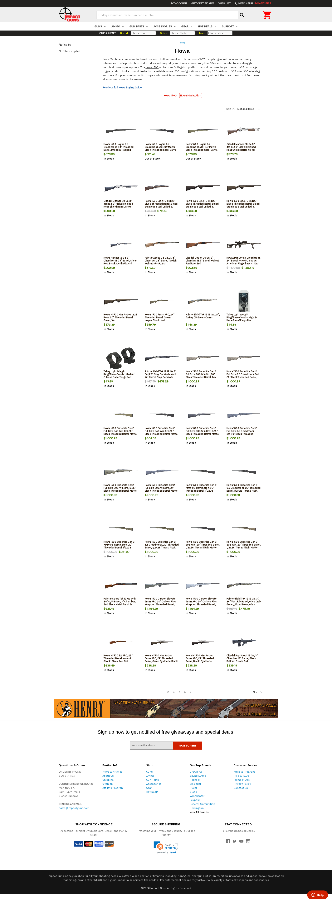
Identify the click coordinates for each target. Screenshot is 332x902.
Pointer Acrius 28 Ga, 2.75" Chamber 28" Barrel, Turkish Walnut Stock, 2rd (161, 260)
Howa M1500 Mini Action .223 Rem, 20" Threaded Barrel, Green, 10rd (120, 317)
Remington (197, 808)
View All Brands (199, 812)
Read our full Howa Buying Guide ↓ (123, 87)
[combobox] (167, 15)
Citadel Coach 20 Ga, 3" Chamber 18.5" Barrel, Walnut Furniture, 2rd (202, 260)
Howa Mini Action (190, 95)
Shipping (108, 779)
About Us (108, 775)
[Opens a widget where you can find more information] (317, 895)
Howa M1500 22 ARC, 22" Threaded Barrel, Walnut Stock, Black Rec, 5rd (118, 658)
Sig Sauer (195, 783)
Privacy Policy (242, 783)
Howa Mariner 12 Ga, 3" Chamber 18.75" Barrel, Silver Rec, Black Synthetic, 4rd (120, 260)
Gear (184, 26)
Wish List (224, 3)
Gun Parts (136, 26)
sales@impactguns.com (74, 808)
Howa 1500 (152, 67)
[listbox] (249, 109)
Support (228, 26)
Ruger (193, 788)
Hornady (195, 779)
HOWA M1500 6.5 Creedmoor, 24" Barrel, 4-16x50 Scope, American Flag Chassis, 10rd (243, 260)
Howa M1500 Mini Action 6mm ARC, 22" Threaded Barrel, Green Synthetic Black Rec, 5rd (161, 660)
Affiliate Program (113, 788)
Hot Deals (205, 26)
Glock (193, 792)
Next (256, 692)
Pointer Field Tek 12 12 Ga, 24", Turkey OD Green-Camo (203, 316)
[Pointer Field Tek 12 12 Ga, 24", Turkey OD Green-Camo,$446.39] (203, 302)
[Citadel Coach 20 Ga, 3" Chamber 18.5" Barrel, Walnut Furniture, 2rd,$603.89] (203, 245)
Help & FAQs (241, 775)
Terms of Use (242, 779)
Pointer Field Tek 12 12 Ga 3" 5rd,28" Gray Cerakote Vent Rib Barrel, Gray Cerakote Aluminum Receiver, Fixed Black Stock (160, 377)
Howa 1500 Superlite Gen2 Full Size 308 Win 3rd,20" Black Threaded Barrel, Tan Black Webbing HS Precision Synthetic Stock (202, 377)
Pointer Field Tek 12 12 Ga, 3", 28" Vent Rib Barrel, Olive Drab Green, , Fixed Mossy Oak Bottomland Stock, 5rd (244, 603)
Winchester (197, 796)
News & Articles (112, 771)
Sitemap (107, 783)
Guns (98, 26)
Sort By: (230, 108)
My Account (179, 3)
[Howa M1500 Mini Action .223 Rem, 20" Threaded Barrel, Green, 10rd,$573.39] (121, 302)
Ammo (115, 26)
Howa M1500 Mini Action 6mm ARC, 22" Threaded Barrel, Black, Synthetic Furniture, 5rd (200, 660)
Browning (196, 771)
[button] (166, 847)
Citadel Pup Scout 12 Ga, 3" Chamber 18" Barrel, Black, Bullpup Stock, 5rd (242, 658)
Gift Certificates (202, 3)
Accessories (163, 26)
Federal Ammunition (202, 804)
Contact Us (241, 788)
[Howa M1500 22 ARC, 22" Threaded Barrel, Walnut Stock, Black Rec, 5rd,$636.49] (121, 643)
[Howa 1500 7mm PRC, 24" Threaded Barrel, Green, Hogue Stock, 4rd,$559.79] (162, 302)
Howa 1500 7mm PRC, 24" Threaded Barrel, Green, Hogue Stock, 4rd (159, 317)
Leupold (195, 800)
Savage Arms (198, 775)
